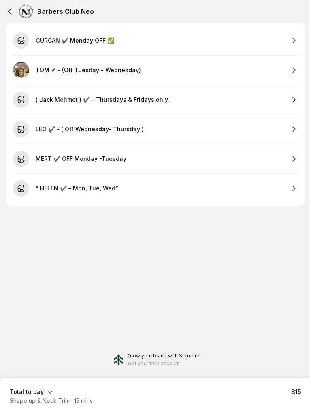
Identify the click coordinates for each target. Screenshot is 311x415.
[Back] (10, 11)
